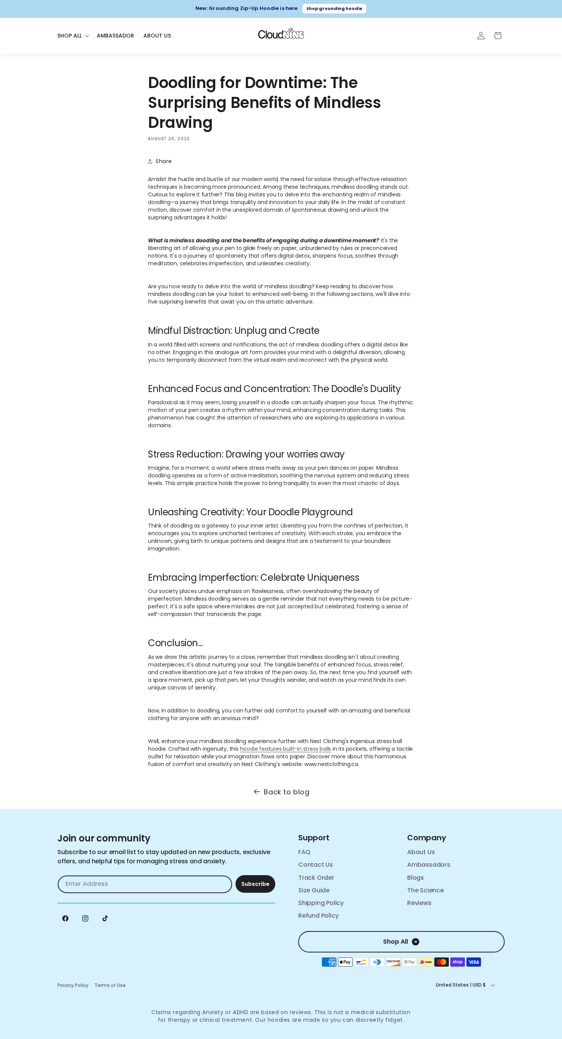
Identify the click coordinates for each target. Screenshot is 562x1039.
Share (164, 161)
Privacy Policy (72, 985)
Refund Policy (318, 915)
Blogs (415, 877)
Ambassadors (428, 864)
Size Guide (314, 890)
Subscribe (255, 884)
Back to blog (286, 792)
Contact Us (315, 864)
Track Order (316, 877)
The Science (425, 890)
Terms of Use (110, 985)
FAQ (304, 852)
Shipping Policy (321, 903)
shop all (395, 941)
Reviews (419, 903)
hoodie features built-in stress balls (285, 749)
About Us (421, 852)
